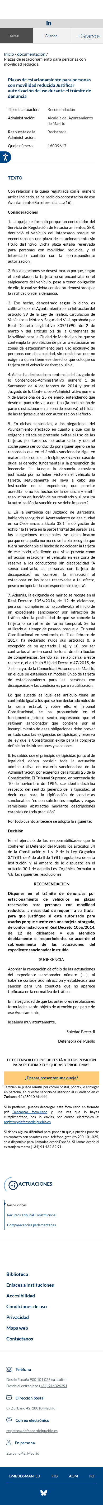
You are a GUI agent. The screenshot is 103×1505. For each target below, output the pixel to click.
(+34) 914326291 (53, 1385)
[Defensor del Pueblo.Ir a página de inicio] (51, 1253)
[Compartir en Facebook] (18, 23)
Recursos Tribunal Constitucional (31, 1215)
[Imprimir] (81, 23)
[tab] (18, 23)
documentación (31, 53)
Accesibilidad (20, 1295)
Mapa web (17, 1328)
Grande (51, 35)
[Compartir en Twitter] (33, 23)
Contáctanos (19, 1339)
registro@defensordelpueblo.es (27, 1122)
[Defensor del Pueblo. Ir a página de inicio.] (51, 10)
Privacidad (17, 1317)
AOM (73, 1476)
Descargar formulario (30, 1112)
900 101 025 (40, 1379)
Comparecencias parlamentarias (31, 1225)
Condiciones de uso (26, 1306)
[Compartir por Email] (64, 23)
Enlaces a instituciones (30, 1285)
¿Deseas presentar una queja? (51, 1077)
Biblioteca (17, 1274)
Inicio (9, 53)
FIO (55, 1476)
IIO (91, 1476)
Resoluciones (17, 1205)
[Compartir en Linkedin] (49, 23)
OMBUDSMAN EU (24, 1476)
